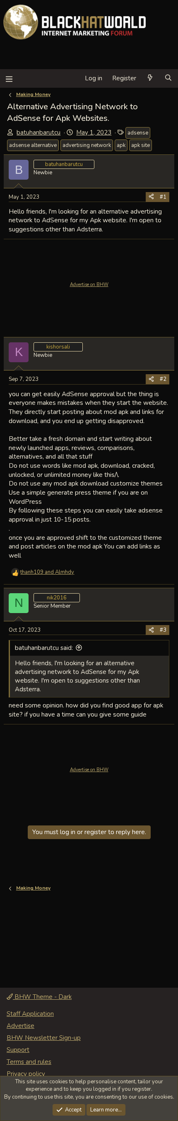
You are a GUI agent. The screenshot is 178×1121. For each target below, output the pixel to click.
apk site (140, 145)
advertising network (87, 145)
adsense (137, 133)
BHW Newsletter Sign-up (44, 1038)
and (47, 572)
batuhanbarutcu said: (44, 648)
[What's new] (150, 78)
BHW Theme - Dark (42, 997)
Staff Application (30, 1014)
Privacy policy (26, 1074)
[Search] (168, 78)
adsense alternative (33, 145)
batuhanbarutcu (38, 132)
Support (18, 1050)
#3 (163, 630)
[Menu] (9, 78)
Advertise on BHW (89, 284)
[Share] (151, 197)
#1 (163, 197)
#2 (163, 379)
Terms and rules (29, 1062)
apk (121, 145)
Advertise (20, 1026)
